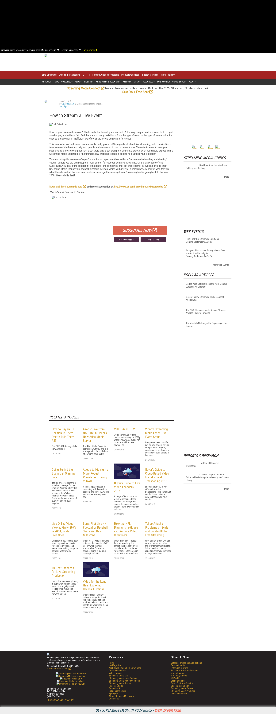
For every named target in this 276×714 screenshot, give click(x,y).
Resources (148, 82)
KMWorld (175, 678)
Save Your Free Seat (135, 92)
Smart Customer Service (182, 683)
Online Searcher (178, 680)
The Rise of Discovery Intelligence (202, 464)
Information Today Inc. (57, 668)
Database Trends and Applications (186, 663)
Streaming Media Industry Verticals (124, 680)
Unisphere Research (180, 693)
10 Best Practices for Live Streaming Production (63, 571)
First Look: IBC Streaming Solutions (202, 239)
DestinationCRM (178, 665)
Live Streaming (49, 74)
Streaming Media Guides (120, 683)
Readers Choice (116, 686)
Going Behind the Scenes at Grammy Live (63, 473)
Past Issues (153, 239)
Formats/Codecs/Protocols (105, 74)
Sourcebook (90, 50)
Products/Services (130, 74)
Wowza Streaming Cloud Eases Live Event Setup (156, 433)
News (77, 82)
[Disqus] (111, 292)
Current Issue (126, 239)
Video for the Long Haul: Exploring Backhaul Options (94, 585)
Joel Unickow (68, 104)
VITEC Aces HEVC (125, 429)
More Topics (167, 74)
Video (136, 82)
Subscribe (66, 82)
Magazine (115, 665)
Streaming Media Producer (183, 691)
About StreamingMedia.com (121, 696)
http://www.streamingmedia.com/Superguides (138, 186)
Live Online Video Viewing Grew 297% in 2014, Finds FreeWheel (64, 529)
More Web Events (221, 264)
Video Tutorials (116, 673)
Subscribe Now (137, 230)
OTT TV (86, 74)
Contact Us (114, 698)
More (226, 176)
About (192, 82)
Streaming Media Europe (182, 688)
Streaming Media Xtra (118, 675)
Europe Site (50, 50)
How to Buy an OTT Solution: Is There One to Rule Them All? (64, 435)
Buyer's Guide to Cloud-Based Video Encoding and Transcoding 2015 (157, 475)
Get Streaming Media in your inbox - (138, 710)
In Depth (88, 82)
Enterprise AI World (179, 668)
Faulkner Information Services (184, 670)
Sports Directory (69, 50)
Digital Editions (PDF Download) (125, 668)
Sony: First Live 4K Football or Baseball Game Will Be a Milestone (95, 529)
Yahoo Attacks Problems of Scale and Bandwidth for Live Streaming (156, 529)
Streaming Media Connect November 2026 (20, 50)
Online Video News (117, 691)
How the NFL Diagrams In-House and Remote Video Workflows (126, 529)
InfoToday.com (177, 673)
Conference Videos (117, 670)
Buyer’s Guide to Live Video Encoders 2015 (127, 487)
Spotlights (64, 106)
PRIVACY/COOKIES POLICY (58, 699)
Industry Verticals (150, 74)
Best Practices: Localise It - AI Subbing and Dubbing (206, 167)
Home (56, 82)
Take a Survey (163, 82)
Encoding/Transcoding (69, 74)
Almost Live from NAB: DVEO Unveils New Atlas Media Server (95, 435)
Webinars (127, 82)
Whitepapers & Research (107, 82)
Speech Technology (180, 686)
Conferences (178, 82)
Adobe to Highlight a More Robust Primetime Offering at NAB (95, 475)
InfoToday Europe (179, 675)
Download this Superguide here (65, 186)
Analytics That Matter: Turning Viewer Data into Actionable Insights (205, 252)
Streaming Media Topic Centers (123, 678)
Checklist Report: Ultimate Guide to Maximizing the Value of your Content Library (207, 477)
